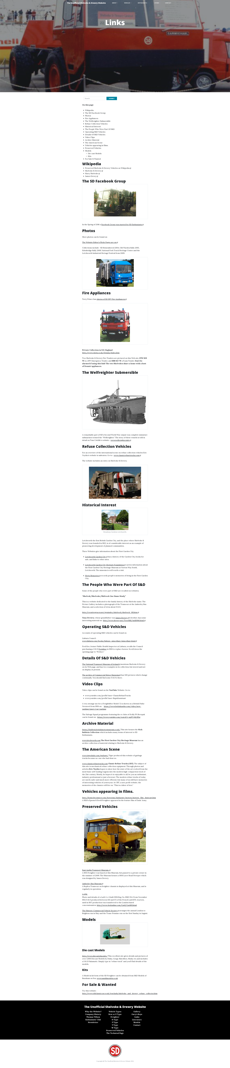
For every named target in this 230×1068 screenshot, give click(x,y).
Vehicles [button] (127, 3)
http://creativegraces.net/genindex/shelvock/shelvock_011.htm (110, 612)
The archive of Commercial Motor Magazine (100, 675)
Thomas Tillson (93, 1017)
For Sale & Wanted (93, 159)
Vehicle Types (115, 1011)
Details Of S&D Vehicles (95, 134)
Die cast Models (95, 153)
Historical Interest (93, 126)
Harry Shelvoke (92, 173)
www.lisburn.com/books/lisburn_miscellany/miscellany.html (109, 641)
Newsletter (93, 1022)
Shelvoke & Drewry (93, 171)
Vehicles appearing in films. (96, 145)
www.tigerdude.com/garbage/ (95, 755)
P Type (115, 1022)
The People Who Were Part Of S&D (100, 129)
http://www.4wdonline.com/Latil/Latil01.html (117, 905)
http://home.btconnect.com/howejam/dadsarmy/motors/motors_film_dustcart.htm (119, 797)
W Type (114, 1028)
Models (88, 151)
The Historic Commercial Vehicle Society (100, 910)
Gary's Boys (137, 1014)
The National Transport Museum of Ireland (100, 664)
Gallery (136, 1011)
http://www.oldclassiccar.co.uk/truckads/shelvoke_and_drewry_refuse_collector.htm (119, 993)
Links (136, 1017)
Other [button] (157, 3)
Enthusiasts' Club (93, 1019)
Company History (93, 1014)
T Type (115, 1025)
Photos (88, 116)
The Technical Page (115, 1033)
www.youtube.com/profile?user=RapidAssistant (105, 698)
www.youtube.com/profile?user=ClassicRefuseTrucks (108, 695)
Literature (137, 1019)
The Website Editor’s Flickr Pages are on (99, 242)
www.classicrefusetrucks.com (127, 455)
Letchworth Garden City (95, 557)
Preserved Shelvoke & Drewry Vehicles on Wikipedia (107, 168)
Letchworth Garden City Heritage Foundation (104, 565)
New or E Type (115, 1014)
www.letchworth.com (91, 740)
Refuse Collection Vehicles (96, 124)
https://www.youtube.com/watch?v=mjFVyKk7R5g (118, 717)
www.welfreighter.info (120, 440)
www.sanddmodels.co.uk (107, 978)
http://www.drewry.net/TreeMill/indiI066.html (123, 620)
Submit (112, 98)
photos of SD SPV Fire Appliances (111, 299)
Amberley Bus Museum (92, 883)
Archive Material (92, 140)
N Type (115, 1019)
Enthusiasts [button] (142, 3)
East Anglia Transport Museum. (95, 870)
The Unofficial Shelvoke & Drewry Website (86, 3)
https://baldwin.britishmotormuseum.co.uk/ (101, 729)
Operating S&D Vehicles (95, 132)
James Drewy (91, 176)
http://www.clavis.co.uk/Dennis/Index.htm (100, 353)
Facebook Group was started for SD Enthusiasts (121, 224)
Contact (168, 3)
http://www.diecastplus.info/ (95, 956)
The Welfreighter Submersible (98, 121)
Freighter (103, 649)
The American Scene (94, 143)
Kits (89, 156)
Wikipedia (89, 110)
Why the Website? (93, 1011)
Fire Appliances (91, 118)
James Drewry (121, 618)
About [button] (114, 3)
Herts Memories (92, 575)
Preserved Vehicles (93, 148)
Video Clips (90, 137)
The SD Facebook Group (95, 113)
